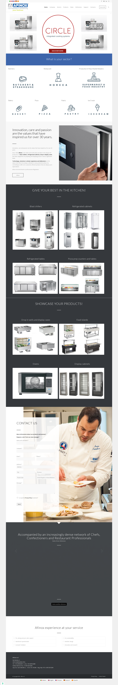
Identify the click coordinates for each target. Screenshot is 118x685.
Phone (39, 456)
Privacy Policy (28, 498)
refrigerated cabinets (34, 154)
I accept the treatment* (28, 498)
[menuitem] (46, 7)
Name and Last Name (22, 440)
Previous (16, 550)
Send (19, 504)
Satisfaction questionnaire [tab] (22, 637)
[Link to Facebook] (101, 1)
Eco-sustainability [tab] (69, 633)
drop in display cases (46, 154)
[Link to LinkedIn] (106, 1)
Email (18, 456)
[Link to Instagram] (109, 1)
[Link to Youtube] (104, 1)
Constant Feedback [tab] (20, 640)
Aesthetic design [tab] (69, 637)
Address (19, 464)
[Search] (108, 7)
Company (19, 448)
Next (101, 550)
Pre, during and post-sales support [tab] (24, 633)
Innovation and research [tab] (71, 640)
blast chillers (23, 154)
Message (19, 483)
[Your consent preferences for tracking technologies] (2, 683)
